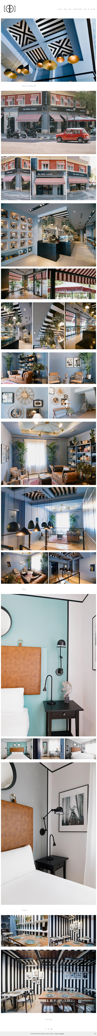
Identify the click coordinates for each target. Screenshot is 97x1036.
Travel (69, 9)
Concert (60, 9)
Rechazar (61, 1033)
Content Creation (77, 9)
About (85, 9)
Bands (65, 9)
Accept (56, 1033)
